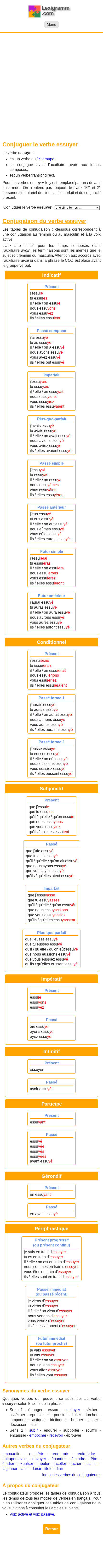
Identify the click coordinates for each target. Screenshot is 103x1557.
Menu (51, 24)
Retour (51, 1529)
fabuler (43, 1464)
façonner (9, 1469)
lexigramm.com (50, 1545)
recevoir (56, 1435)
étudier (8, 1464)
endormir (60, 1454)
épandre (59, 1459)
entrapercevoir (14, 1459)
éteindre (78, 1459)
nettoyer (73, 1410)
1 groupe (45, 159)
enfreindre (86, 1454)
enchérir (36, 1454)
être (94, 1459)
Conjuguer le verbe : (28, 207)
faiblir (25, 1469)
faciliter (92, 1464)
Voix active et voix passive (32, 1514)
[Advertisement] (51, 86)
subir (33, 1430)
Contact (51, 1549)
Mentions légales (80, 1545)
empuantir (10, 1454)
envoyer (39, 1459)
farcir (37, 1469)
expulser (25, 1464)
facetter (60, 1464)
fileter (49, 1469)
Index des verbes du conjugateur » (71, 1475)
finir (60, 1469)
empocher (37, 1435)
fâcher (76, 1464)
